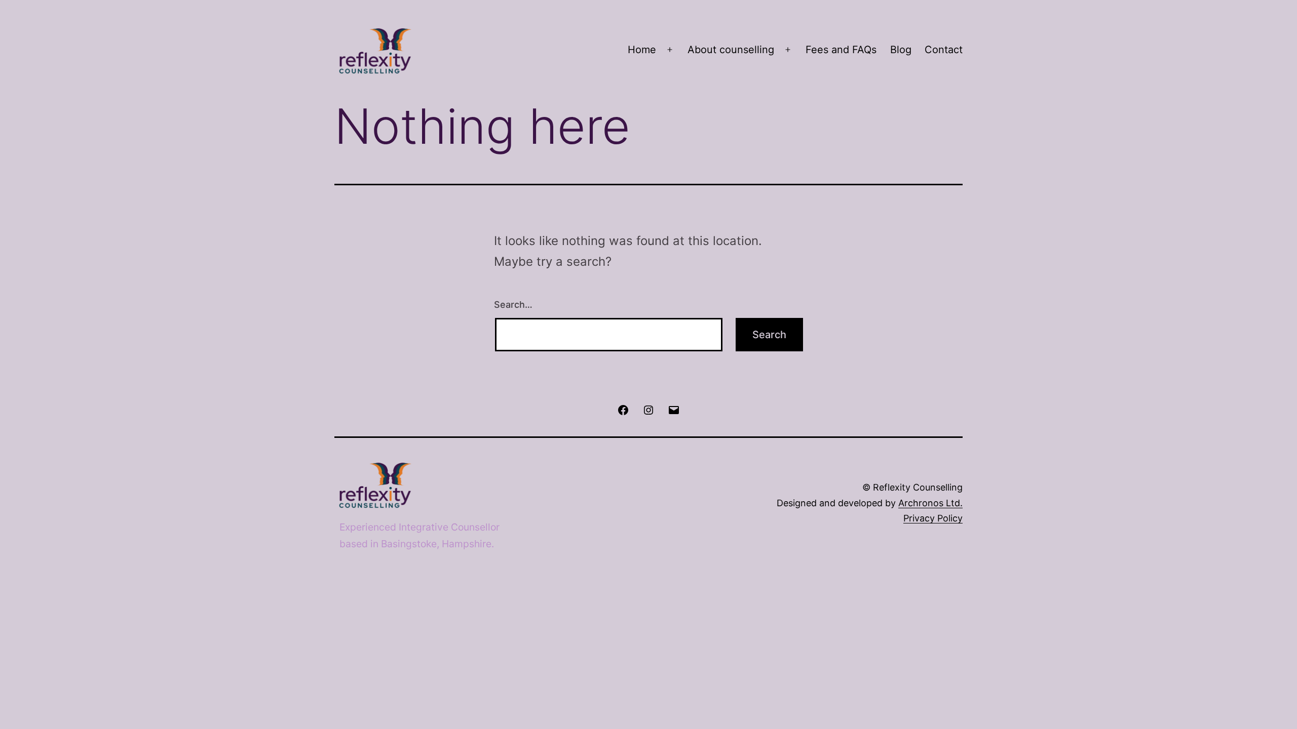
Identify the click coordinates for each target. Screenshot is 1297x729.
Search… (513, 304)
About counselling (731, 50)
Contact (944, 50)
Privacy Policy (933, 518)
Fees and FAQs (841, 50)
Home (642, 50)
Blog (900, 50)
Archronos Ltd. (930, 503)
